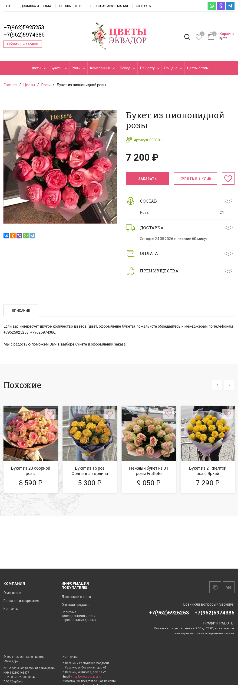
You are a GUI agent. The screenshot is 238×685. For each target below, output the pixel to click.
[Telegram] (32, 235)
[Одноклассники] (13, 235)
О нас (7, 6)
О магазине (12, 593)
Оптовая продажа (75, 605)
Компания (14, 584)
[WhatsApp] (26, 235)
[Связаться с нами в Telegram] (230, 6)
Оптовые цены (70, 6)
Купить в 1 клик (196, 179)
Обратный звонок (22, 44)
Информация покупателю (75, 585)
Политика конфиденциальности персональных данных (79, 616)
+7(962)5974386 (24, 34)
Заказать (147, 179)
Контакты (144, 6)
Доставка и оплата (35, 6)
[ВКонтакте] (6, 235)
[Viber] (19, 235)
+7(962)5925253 (23, 27)
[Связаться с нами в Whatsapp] (212, 6)
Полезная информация (109, 6)
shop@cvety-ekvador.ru (86, 676)
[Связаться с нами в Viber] (221, 6)
